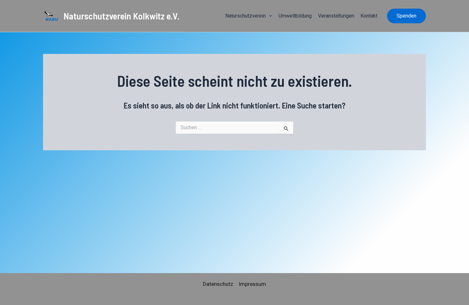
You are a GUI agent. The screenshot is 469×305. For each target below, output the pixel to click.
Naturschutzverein (245, 16)
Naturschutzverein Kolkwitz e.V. (121, 15)
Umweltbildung (295, 16)
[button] (269, 16)
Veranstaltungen (336, 16)
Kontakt (369, 16)
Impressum (252, 284)
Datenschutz (218, 284)
